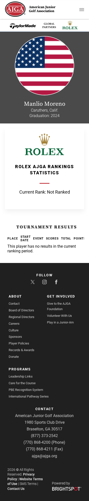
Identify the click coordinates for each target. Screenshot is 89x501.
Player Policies (19, 343)
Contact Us (15, 489)
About (15, 296)
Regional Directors (21, 317)
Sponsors (15, 337)
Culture (14, 330)
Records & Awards (21, 350)
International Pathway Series (29, 396)
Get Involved (61, 296)
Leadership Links (21, 376)
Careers (14, 323)
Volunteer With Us (59, 316)
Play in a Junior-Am (60, 322)
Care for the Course (22, 383)
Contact (14, 303)
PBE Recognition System (26, 390)
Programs (20, 369)
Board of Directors (21, 310)
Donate (14, 357)
